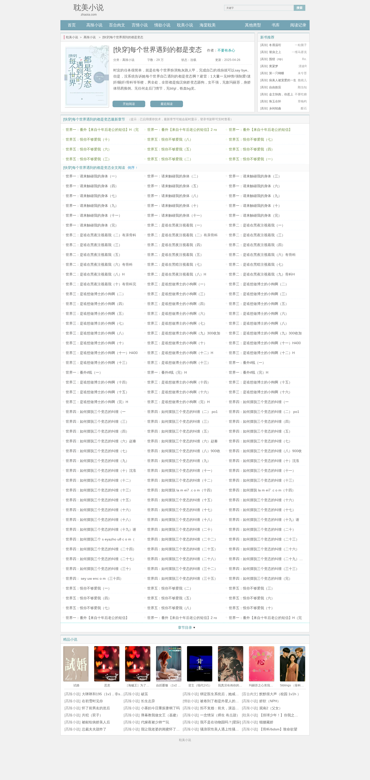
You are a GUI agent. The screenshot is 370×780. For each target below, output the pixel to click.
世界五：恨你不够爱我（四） (252, 149)
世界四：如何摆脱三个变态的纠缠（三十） (99, 569)
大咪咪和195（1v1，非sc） (103, 694)
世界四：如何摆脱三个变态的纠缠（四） (260, 421)
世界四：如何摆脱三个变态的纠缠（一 (259, 402)
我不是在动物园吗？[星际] (220, 722)
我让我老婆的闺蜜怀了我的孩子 (165, 729)
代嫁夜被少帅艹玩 (155, 722)
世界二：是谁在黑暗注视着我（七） (175, 264)
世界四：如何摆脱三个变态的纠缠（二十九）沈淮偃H (270, 559)
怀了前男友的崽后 (96, 708)
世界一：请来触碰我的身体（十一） (94, 215)
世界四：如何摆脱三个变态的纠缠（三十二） (182, 569)
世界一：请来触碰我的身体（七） (92, 196)
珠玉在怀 (275, 101)
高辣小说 (94, 25)
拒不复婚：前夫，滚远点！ (221, 708)
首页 (72, 25)
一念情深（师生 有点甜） (220, 715)
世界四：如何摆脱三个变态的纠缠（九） (97, 461)
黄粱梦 (273, 66)
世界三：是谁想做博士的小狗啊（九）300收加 (183, 333)
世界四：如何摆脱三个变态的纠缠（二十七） (101, 559)
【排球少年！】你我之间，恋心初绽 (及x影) (293, 715)
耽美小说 (185, 25)
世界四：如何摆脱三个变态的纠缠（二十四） (101, 549)
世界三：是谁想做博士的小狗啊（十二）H (180, 353)
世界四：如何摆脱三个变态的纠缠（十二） (99, 480)
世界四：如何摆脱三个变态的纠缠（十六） (262, 500)
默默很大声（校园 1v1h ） (280, 694)
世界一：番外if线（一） (247, 363)
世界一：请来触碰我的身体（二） (173, 176)
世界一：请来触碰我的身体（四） (92, 186)
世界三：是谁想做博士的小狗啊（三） (177, 294)
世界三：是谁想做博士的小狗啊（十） (96, 343)
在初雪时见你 (92, 701)
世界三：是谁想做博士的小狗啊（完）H (97, 402)
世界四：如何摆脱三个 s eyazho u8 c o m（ (100, 539)
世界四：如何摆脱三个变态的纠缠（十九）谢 (264, 520)
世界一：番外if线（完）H (167, 372)
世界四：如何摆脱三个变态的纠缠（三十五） (182, 578)
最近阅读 (167, 104)
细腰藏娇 (266, 722)
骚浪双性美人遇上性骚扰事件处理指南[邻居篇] (236, 729)
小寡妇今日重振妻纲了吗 (160, 708)
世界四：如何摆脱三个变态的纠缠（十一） (180, 471)
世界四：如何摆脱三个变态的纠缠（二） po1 (182, 412)
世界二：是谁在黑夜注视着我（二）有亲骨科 (101, 235)
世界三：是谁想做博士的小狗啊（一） (177, 284)
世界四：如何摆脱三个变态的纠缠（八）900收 (183, 451)
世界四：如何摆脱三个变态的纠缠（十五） (99, 500)
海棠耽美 (208, 25)
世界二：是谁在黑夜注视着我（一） (175, 225)
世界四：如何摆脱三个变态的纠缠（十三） (262, 480)
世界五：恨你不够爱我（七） (252, 139)
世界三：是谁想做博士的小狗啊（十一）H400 (265, 343)
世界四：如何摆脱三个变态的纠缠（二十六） (264, 549)
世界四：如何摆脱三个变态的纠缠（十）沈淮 (264, 461)
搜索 (300, 8)
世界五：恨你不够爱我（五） (170, 149)
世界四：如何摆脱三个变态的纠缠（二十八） (182, 559)
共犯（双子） (92, 715)
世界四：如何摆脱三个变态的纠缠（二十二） (182, 539)
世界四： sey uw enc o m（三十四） (94, 578)
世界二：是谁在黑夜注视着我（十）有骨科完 (101, 284)
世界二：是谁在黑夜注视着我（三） (257, 235)
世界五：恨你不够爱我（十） (89, 139)
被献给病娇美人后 (96, 722)
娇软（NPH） (270, 701)
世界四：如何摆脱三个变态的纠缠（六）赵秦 (101, 441)
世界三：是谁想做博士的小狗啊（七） (96, 323)
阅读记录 (298, 25)
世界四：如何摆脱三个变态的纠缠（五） (179, 431)
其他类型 (253, 25)
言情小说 (140, 25)
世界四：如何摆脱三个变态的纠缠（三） (97, 421)
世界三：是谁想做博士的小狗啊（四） (96, 304)
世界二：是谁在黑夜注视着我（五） (94, 255)
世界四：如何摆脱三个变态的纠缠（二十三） (264, 539)
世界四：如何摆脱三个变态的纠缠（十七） (180, 510)
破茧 (144, 694)
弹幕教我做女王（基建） (160, 715)
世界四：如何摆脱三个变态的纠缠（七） (260, 441)
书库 (276, 25)
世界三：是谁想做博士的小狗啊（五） (259, 304)
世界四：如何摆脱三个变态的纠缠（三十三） (264, 569)
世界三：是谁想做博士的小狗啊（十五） (260, 382)
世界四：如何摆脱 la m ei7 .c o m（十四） (180, 490)
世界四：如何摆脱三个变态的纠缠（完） (260, 578)
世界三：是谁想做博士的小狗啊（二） (259, 284)
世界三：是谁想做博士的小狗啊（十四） (97, 382)
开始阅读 (129, 104)
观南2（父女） (270, 708)
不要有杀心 (226, 50)
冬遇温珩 (275, 45)
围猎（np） (277, 59)
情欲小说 (162, 25)
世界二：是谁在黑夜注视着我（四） (175, 245)
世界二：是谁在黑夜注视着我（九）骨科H (262, 274)
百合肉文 (117, 25)
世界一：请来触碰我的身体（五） (173, 186)
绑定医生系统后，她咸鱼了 (221, 694)
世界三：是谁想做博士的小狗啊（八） (259, 323)
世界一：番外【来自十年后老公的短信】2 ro (182, 130)
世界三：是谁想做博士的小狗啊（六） (177, 313)
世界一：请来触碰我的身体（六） (255, 186)
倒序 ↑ (132, 168)
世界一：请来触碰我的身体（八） (173, 196)
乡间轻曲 (275, 108)
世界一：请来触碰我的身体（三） (255, 176)
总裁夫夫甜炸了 (94, 729)
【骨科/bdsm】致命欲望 (278, 729)
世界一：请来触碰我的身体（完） (255, 215)
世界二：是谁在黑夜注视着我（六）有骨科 (262, 255)
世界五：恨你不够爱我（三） (89, 159)
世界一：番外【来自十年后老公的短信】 (260, 130)
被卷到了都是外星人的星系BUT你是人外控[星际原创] (241, 701)
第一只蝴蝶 (276, 73)
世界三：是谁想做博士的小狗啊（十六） (179, 392)
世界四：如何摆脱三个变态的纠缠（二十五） (182, 549)
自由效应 (275, 87)
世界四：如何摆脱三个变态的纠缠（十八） (99, 520)
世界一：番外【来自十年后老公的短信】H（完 (102, 130)
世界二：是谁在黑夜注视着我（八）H (95, 274)
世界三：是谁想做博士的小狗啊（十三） (97, 363)
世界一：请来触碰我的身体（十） (173, 206)
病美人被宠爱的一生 (282, 80)
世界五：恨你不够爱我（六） (89, 149)
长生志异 (148, 701)
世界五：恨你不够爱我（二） (170, 159)
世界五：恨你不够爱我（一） (252, 159)
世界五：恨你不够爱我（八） (170, 139)
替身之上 (275, 52)
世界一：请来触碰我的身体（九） (255, 196)
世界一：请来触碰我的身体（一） (92, 176)
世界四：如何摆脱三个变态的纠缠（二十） (180, 529)
